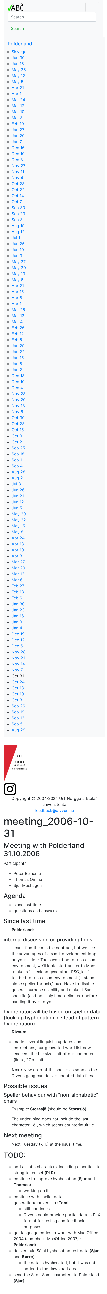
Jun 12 (18, 501)
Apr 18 (18, 543)
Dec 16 (18, 147)
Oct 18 (18, 687)
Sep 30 (18, 207)
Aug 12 (18, 231)
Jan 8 (17, 363)
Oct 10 (18, 693)
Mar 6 (17, 579)
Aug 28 (18, 471)
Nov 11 (18, 171)
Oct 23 (18, 423)
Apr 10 (18, 549)
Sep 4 (17, 465)
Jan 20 (18, 135)
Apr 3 (17, 555)
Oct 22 (18, 189)
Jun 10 (18, 249)
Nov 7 (17, 669)
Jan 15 (18, 357)
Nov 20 (19, 399)
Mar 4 (17, 321)
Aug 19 (18, 225)
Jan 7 (17, 141)
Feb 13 (18, 591)
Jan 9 (17, 621)
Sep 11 (18, 459)
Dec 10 (18, 153)
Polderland (20, 44)
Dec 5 (17, 645)
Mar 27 (18, 561)
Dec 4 (17, 387)
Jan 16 (18, 615)
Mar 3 (17, 117)
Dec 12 (18, 639)
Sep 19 (18, 711)
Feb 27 (18, 585)
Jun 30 (18, 57)
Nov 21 (18, 657)
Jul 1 (16, 237)
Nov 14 (18, 663)
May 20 (19, 267)
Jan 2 (17, 369)
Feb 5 (17, 339)
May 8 (17, 531)
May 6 (17, 279)
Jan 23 (18, 609)
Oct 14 (18, 195)
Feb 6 (17, 597)
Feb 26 (18, 327)
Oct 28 (18, 183)
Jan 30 (18, 603)
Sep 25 (18, 447)
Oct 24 (18, 681)
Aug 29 (18, 729)
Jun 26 (18, 489)
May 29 (19, 513)
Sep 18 (18, 453)
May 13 (18, 273)
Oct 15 (18, 429)
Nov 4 (17, 177)
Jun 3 (17, 255)
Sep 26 (18, 705)
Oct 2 (17, 441)
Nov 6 (17, 411)
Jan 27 (18, 129)
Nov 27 (18, 165)
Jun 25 (18, 243)
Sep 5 (17, 723)
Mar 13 (18, 573)
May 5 (17, 81)
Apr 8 (17, 297)
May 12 (18, 75)
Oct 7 (17, 201)
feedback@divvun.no (54, 810)
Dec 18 (18, 375)
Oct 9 (17, 435)
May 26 (19, 69)
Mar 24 (18, 99)
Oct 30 (18, 417)
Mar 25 (18, 309)
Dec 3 (17, 159)
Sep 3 (17, 219)
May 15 (18, 525)
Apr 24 (18, 537)
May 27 (19, 261)
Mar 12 (18, 315)
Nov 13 (18, 405)
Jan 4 (17, 627)
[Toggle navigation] (92, 7)
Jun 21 (18, 495)
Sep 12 (18, 717)
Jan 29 (18, 345)
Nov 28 (19, 393)
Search (17, 28)
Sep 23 (18, 213)
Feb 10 (18, 123)
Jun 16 (18, 63)
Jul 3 (16, 483)
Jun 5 (17, 507)
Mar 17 (18, 105)
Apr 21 (18, 87)
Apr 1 (16, 93)
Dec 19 (18, 633)
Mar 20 (18, 567)
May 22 (19, 519)
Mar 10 (18, 111)
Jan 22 (18, 351)
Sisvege (19, 51)
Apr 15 (18, 291)
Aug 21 (18, 477)
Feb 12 (18, 333)
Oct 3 (17, 699)
